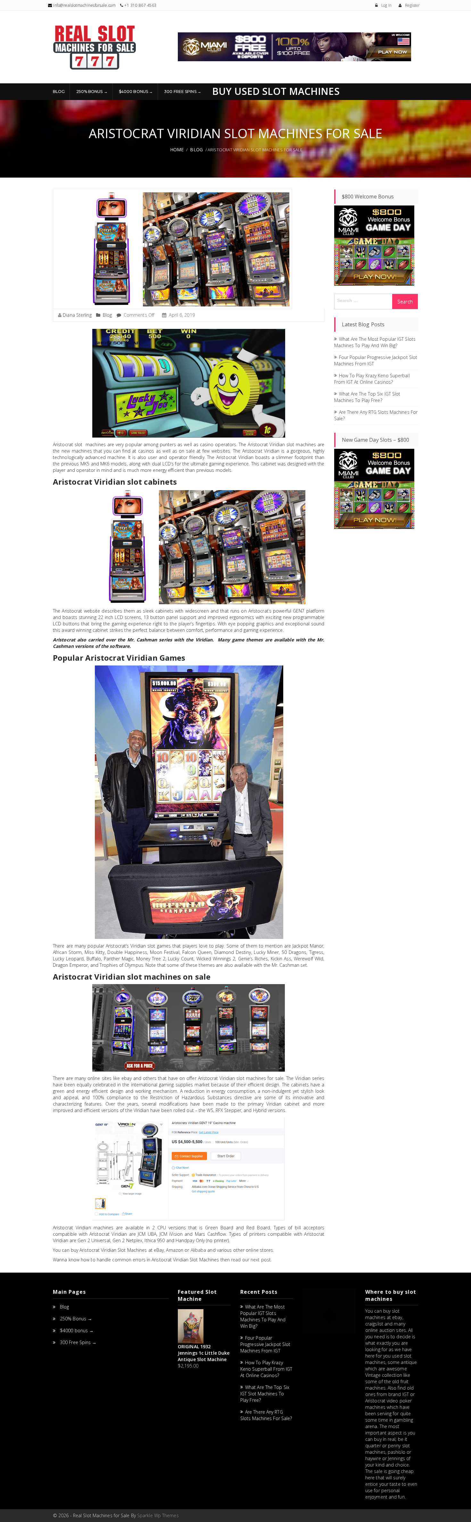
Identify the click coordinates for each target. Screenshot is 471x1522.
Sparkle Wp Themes (158, 1515)
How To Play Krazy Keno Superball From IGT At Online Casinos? (372, 378)
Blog (59, 91)
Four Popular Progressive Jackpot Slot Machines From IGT (265, 1344)
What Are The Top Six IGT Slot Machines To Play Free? (367, 397)
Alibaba (198, 1250)
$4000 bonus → (136, 91)
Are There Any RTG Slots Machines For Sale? (266, 1415)
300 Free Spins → (182, 91)
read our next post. (251, 1260)
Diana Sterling (77, 315)
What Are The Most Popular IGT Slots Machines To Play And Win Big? (375, 342)
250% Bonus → (92, 91)
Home (177, 149)
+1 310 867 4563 (140, 5)
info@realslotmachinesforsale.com (84, 5)
